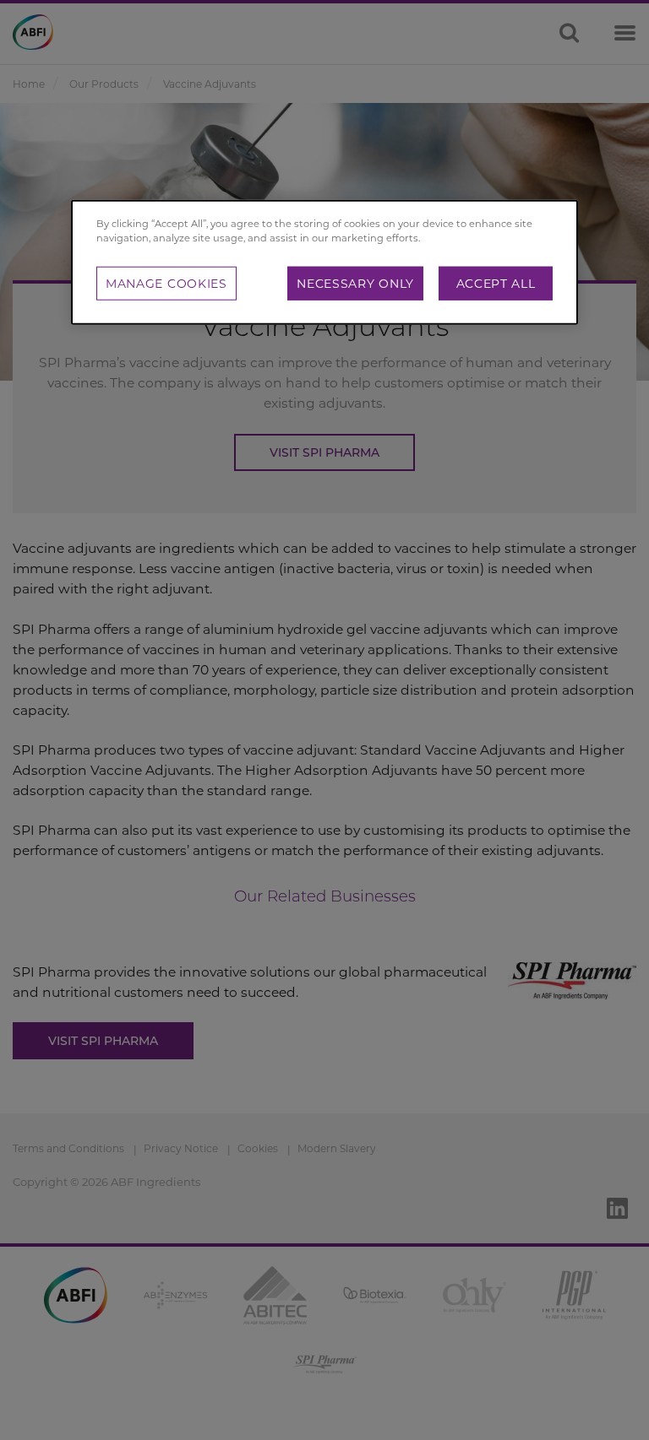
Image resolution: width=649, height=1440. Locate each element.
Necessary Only (355, 283)
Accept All (496, 283)
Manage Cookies (166, 283)
